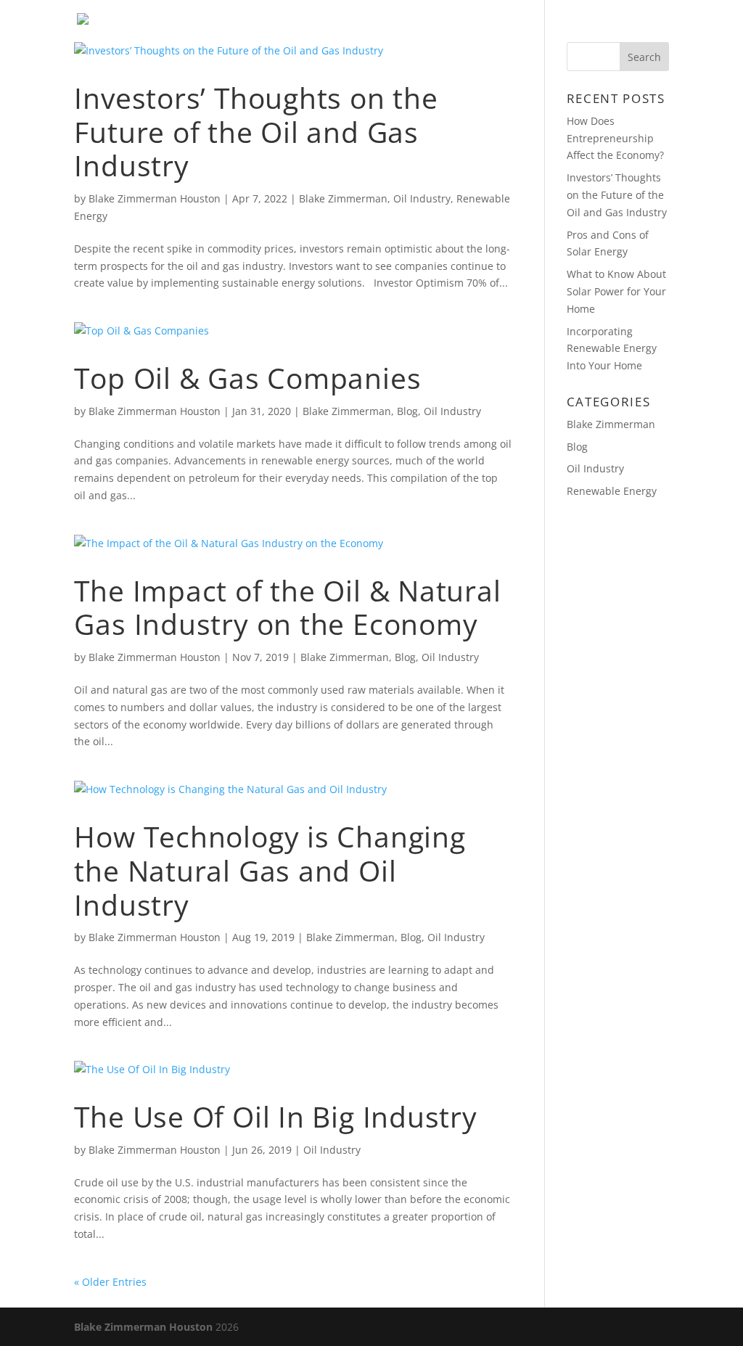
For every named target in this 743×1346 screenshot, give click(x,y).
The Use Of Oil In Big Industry (275, 1116)
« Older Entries (110, 1282)
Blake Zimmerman (343, 198)
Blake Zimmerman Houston (155, 198)
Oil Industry (422, 198)
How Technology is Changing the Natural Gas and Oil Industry (269, 870)
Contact (638, 30)
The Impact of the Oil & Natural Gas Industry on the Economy (287, 607)
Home (514, 30)
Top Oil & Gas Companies (247, 377)
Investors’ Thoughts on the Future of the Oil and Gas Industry (256, 131)
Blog (570, 30)
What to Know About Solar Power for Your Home (616, 291)
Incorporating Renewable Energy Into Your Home (612, 348)
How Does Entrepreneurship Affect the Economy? (615, 138)
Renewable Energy (612, 491)
